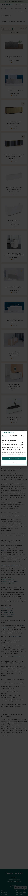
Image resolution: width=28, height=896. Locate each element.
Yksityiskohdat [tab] (14, 435)
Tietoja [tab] (23, 435)
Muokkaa (13, 462)
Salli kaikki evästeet (14, 458)
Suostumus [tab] (5, 435)
